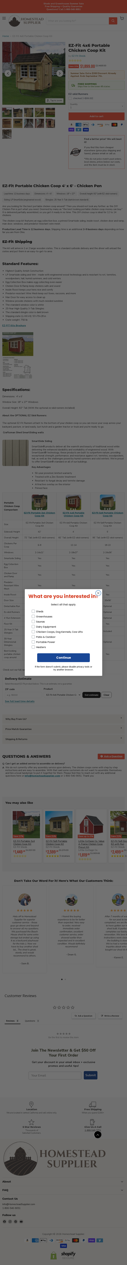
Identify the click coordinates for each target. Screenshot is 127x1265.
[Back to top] (98, 1134)
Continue (63, 657)
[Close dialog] (98, 593)
